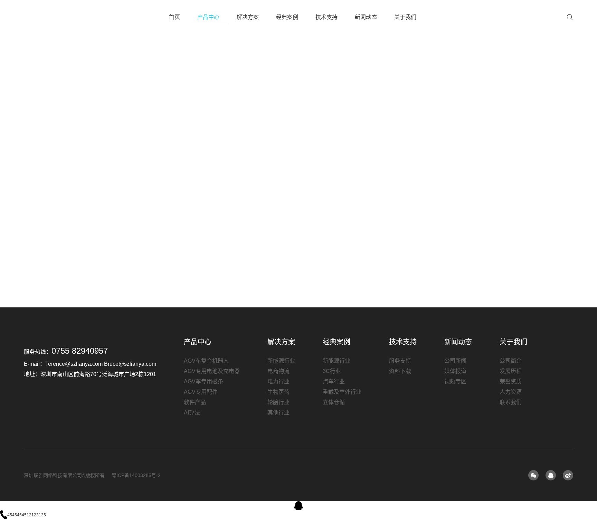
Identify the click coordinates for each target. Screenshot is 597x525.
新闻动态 (366, 17)
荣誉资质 (511, 381)
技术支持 (326, 17)
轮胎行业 (278, 402)
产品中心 (208, 17)
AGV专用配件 (201, 392)
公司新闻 (455, 361)
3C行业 (332, 371)
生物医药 (278, 392)
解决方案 (248, 17)
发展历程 (511, 371)
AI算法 (192, 413)
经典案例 (287, 17)
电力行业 (278, 381)
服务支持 (400, 361)
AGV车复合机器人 (206, 361)
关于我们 (405, 17)
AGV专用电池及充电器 (212, 371)
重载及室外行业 (342, 392)
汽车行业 (334, 381)
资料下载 (400, 371)
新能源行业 (281, 361)
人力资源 (511, 392)
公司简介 (511, 361)
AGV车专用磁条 (203, 381)
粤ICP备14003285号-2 (136, 475)
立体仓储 (334, 402)
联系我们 (511, 402)
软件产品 (195, 402)
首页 (174, 17)
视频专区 (455, 381)
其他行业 (278, 413)
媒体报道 (455, 371)
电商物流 (278, 371)
